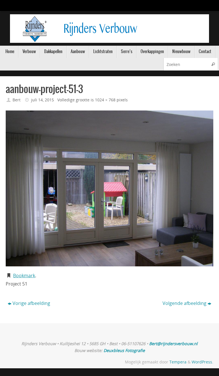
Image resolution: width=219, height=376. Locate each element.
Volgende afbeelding (184, 303)
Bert (17, 99)
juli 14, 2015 (42, 99)
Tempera (177, 362)
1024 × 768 (105, 99)
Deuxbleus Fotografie (124, 350)
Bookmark (24, 275)
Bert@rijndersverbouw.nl (173, 343)
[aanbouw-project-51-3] (109, 188)
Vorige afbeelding (31, 303)
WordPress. (202, 362)
